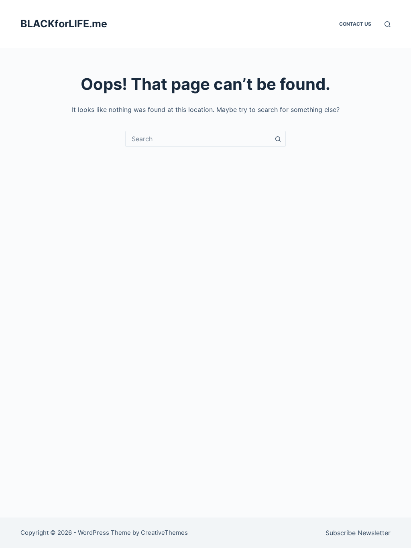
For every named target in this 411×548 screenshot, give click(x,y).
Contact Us (355, 24)
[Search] (388, 24)
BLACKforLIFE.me (63, 24)
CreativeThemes (164, 532)
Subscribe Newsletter (358, 533)
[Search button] (277, 138)
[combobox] (198, 139)
